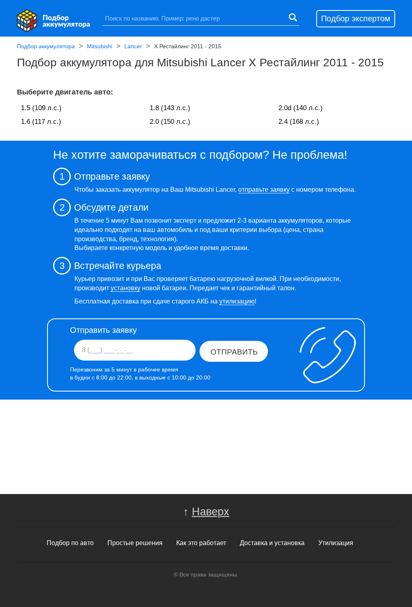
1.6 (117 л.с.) (41, 121)
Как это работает (201, 542)
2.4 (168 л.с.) (298, 121)
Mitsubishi (99, 46)
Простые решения (135, 542)
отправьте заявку (264, 189)
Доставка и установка (272, 542)
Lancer (133, 46)
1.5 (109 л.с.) (41, 108)
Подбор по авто (70, 542)
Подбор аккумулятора (46, 46)
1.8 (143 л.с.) (170, 108)
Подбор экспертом (355, 18)
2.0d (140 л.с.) (300, 108)
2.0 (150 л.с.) (170, 121)
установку (125, 288)
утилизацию (237, 301)
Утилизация (335, 542)
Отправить (234, 352)
